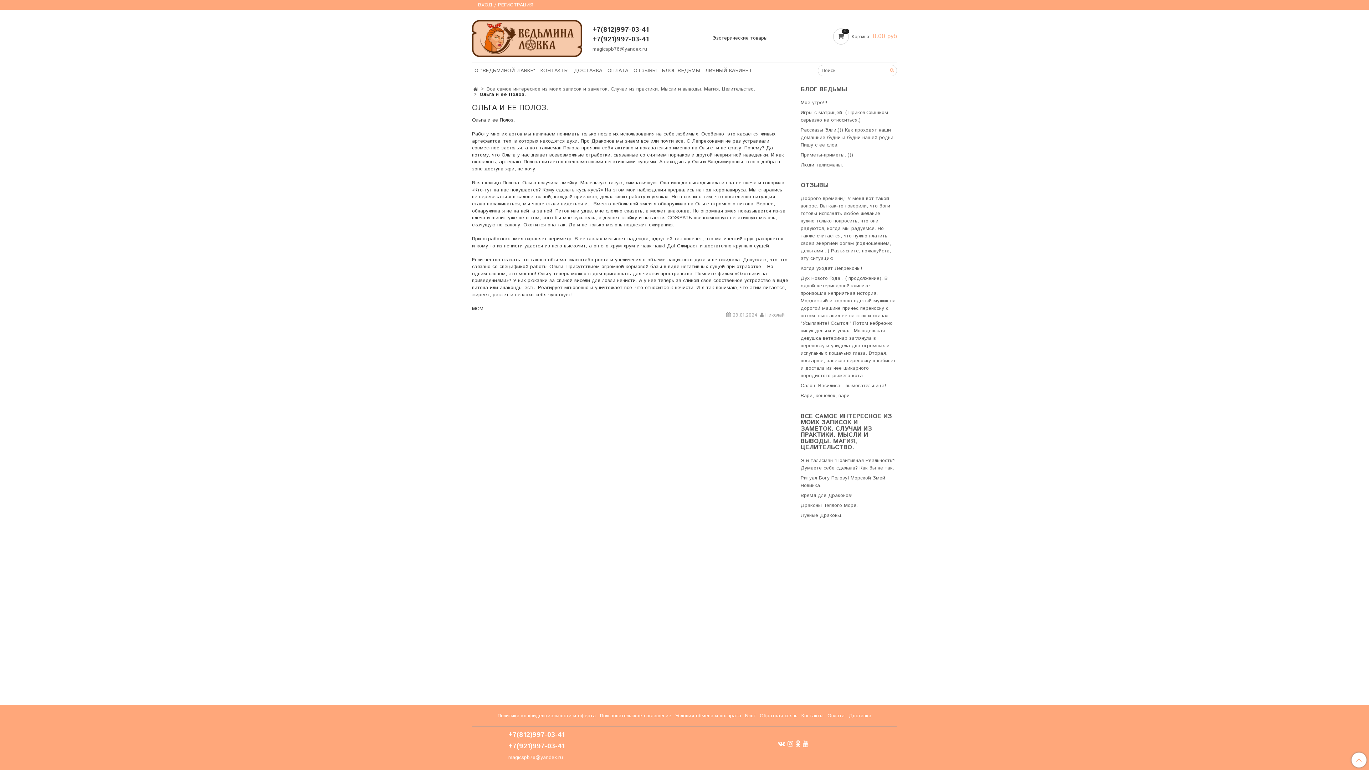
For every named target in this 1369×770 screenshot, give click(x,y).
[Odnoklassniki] (798, 744)
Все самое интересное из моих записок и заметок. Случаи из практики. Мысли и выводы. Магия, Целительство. (621, 89)
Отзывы (645, 70)
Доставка (588, 70)
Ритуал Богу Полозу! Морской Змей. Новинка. (844, 481)
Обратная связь (779, 715)
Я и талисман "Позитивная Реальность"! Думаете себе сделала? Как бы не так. (848, 464)
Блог (750, 715)
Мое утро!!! (814, 102)
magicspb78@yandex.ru (620, 49)
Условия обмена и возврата (708, 715)
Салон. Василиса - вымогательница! (843, 385)
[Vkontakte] (781, 744)
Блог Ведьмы (681, 70)
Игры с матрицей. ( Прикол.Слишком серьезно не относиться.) (844, 116)
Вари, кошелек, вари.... (828, 395)
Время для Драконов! (826, 495)
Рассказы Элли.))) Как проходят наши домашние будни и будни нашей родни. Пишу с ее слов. (848, 138)
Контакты (554, 70)
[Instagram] (790, 744)
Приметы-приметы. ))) (827, 155)
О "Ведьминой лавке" (505, 70)
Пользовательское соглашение (635, 715)
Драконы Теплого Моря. (829, 505)
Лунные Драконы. (821, 515)
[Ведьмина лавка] (527, 37)
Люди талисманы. (822, 165)
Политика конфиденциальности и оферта (547, 715)
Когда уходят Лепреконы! (831, 268)
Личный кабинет (728, 70)
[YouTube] (806, 744)
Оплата (618, 70)
